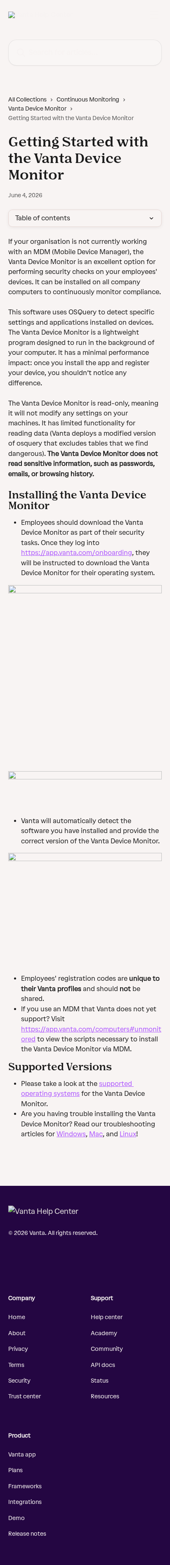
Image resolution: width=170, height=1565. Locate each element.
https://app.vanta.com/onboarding (76, 553)
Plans (15, 1470)
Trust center (24, 1396)
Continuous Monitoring (88, 99)
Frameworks (25, 1486)
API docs (103, 1365)
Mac (96, 1134)
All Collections (27, 99)
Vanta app (22, 1454)
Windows (71, 1134)
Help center (107, 1317)
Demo (16, 1518)
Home (16, 1317)
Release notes (27, 1533)
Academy (104, 1333)
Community (107, 1349)
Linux (128, 1134)
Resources (105, 1396)
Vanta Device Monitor (37, 108)
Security (19, 1380)
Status (100, 1380)
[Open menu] (154, 15)
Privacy (18, 1349)
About (17, 1333)
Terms (16, 1365)
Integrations (25, 1502)
